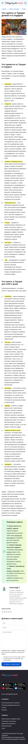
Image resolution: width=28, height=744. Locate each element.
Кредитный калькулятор (8, 723)
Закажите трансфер (13, 571)
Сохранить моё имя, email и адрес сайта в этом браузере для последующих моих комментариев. (14, 658)
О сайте (4, 707)
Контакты (4, 710)
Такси (3, 728)
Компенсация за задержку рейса (11, 719)
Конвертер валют (7, 726)
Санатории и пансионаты (9, 721)
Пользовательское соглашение (11, 702)
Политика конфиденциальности (11, 705)
